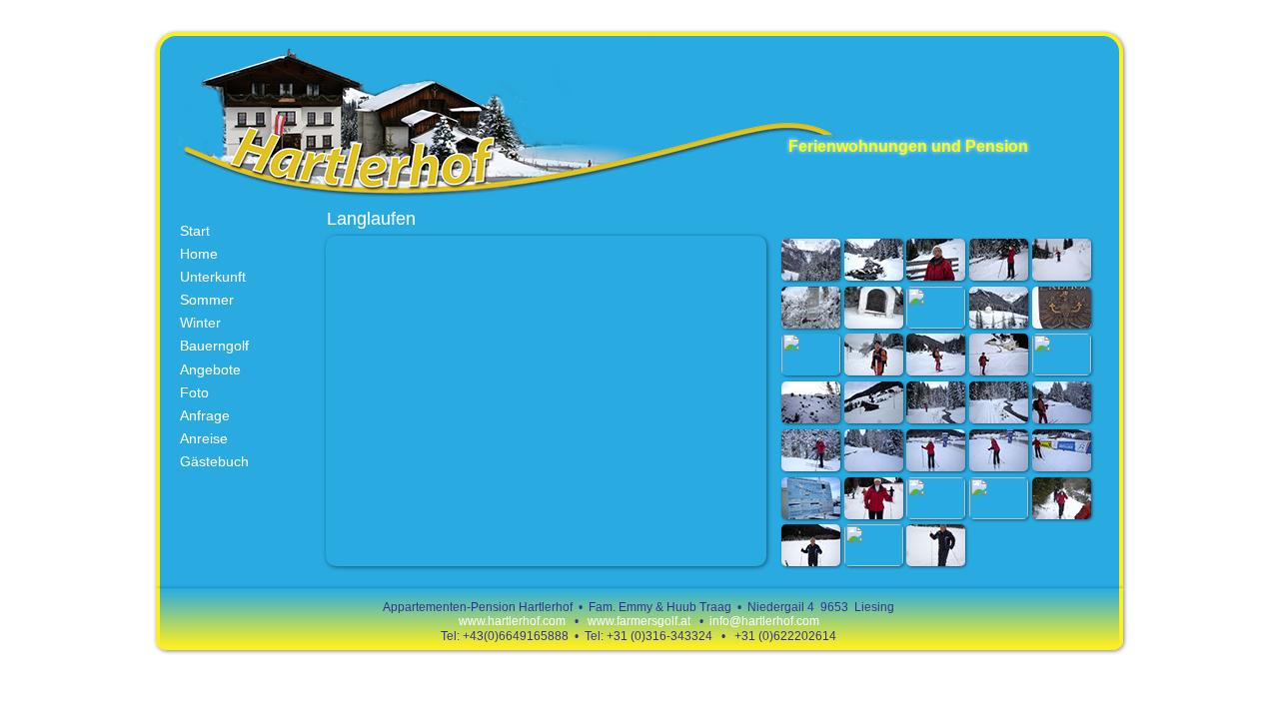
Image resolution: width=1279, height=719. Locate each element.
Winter (200, 323)
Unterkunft (213, 277)
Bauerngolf (214, 346)
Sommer (207, 300)
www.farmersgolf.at (640, 621)
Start (195, 231)
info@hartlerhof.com (764, 621)
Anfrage (205, 415)
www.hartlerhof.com (512, 621)
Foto (194, 392)
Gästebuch (214, 461)
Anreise (204, 438)
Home (199, 254)
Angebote (210, 369)
